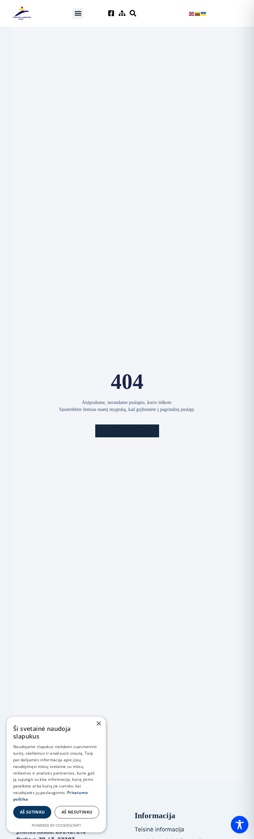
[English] (192, 13)
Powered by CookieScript (56, 825)
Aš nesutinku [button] (77, 812)
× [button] (98, 723)
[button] (77, 13)
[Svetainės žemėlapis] (123, 13)
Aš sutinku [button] (32, 812)
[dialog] (56, 774)
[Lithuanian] (198, 13)
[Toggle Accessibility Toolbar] (239, 824)
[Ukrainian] (204, 13)
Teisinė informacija (159, 829)
